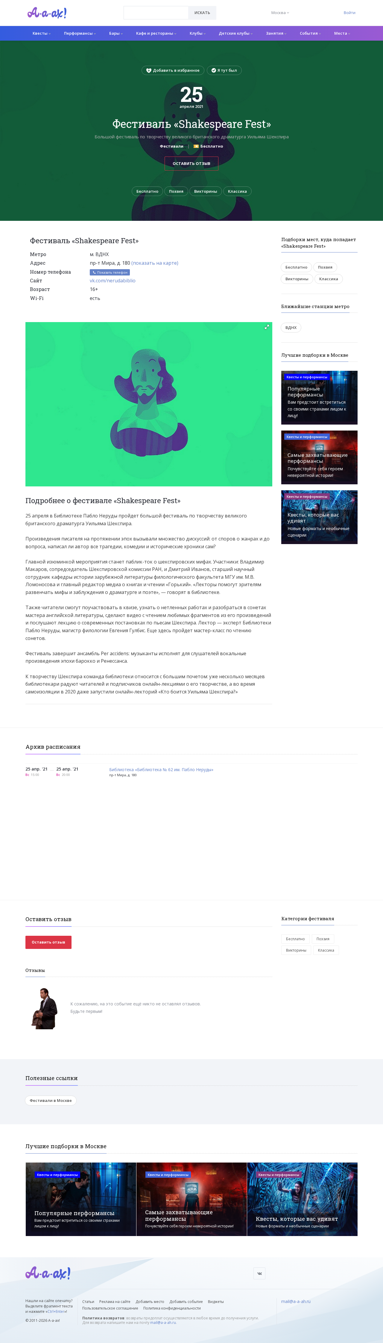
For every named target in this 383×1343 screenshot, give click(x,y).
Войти (349, 12)
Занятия (275, 33)
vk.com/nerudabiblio (113, 280)
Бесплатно (147, 191)
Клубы (196, 33)
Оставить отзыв (191, 163)
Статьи (88, 1301)
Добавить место (150, 1301)
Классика (237, 191)
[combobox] (156, 12)
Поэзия (176, 191)
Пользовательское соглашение (110, 1308)
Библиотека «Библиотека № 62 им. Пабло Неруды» (161, 769)
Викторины (205, 191)
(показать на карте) (154, 263)
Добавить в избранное (176, 70)
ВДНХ (291, 327)
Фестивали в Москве (51, 1100)
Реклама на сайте (114, 1301)
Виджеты (216, 1301)
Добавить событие (186, 1301)
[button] (267, 327)
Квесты (40, 33)
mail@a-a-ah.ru (163, 1322)
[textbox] (156, 8)
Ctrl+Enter (56, 1311)
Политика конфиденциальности (172, 1308)
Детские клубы (234, 33)
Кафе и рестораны (155, 33)
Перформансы (79, 33)
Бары (115, 33)
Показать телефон (111, 272)
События (309, 33)
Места (341, 33)
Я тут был (227, 70)
